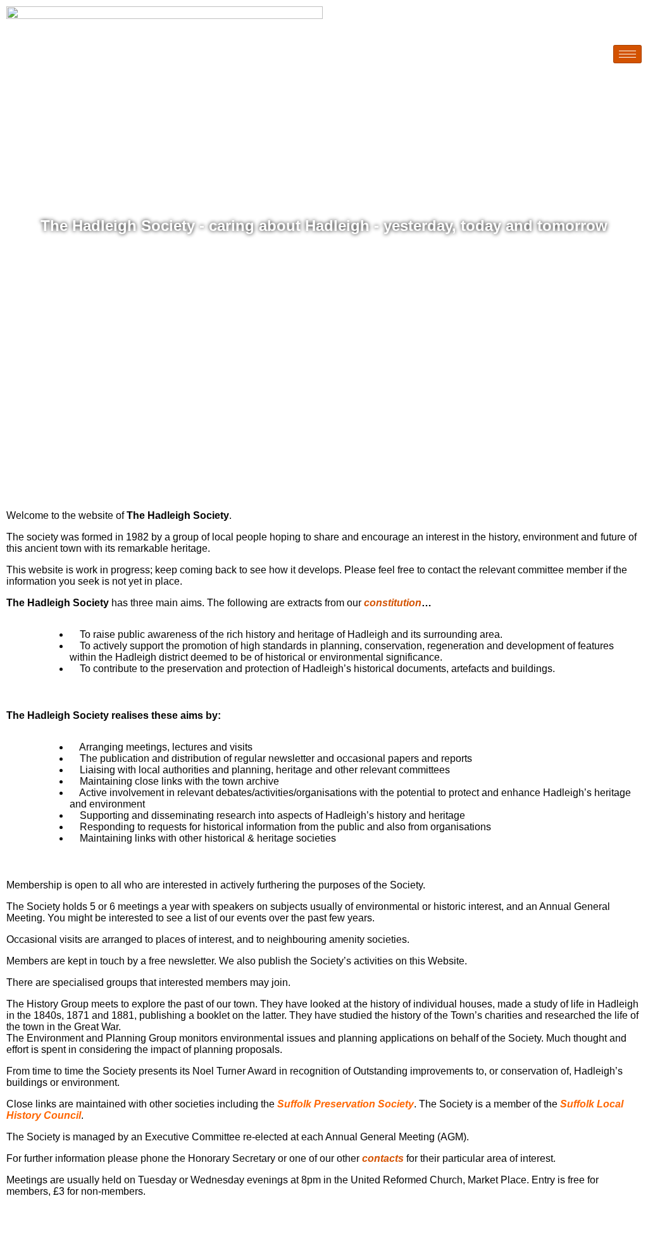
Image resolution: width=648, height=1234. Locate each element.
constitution (392, 602)
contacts (384, 1158)
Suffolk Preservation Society (345, 1104)
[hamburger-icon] (627, 54)
